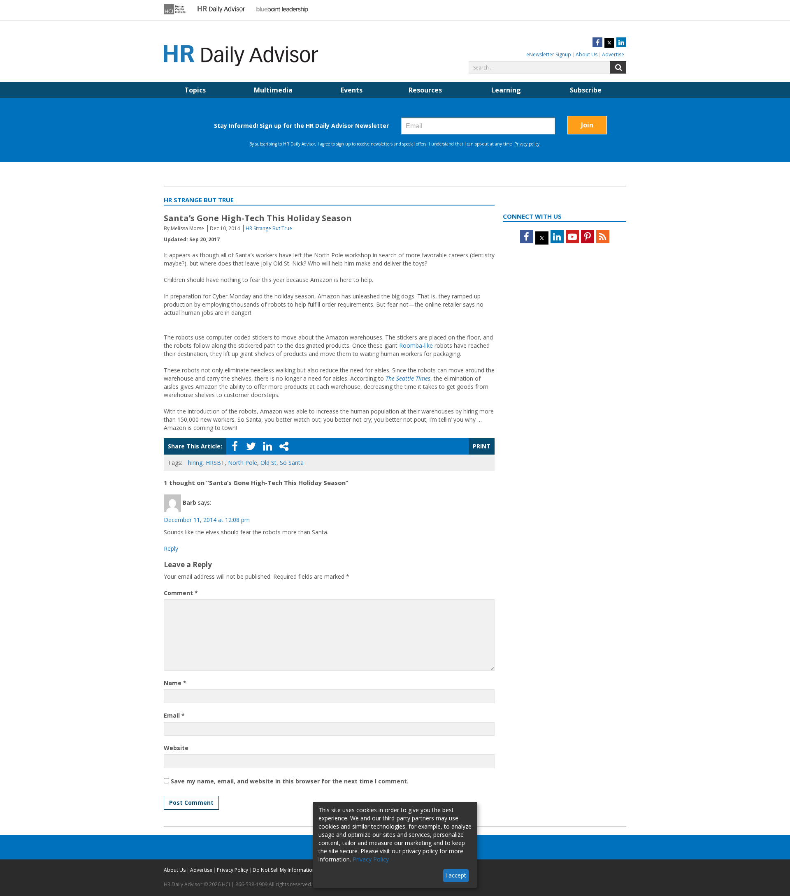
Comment (181, 593)
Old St (268, 462)
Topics (195, 90)
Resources (425, 90)
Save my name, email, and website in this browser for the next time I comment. (290, 781)
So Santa (292, 462)
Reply (171, 548)
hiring (195, 462)
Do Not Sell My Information (284, 869)
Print (481, 446)
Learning (506, 90)
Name (175, 683)
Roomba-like (416, 345)
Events (351, 90)
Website (176, 748)
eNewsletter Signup (548, 54)
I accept (455, 875)
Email (174, 715)
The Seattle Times (408, 378)
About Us (586, 54)
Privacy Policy (232, 869)
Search (618, 67)
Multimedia (273, 90)
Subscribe (586, 90)
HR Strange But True (269, 228)
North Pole (242, 462)
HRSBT (215, 462)
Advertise (613, 54)
